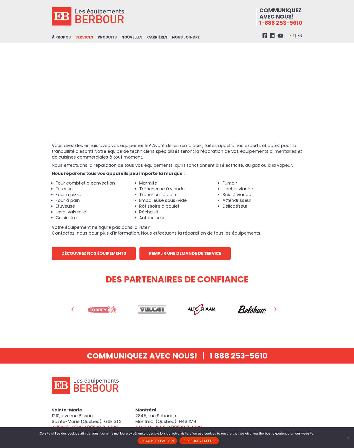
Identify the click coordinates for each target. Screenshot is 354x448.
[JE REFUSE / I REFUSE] (348, 437)
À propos (61, 37)
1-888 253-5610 (280, 23)
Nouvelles (132, 37)
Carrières (157, 37)
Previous (77, 310)
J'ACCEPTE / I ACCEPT (157, 441)
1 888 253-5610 (238, 355)
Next (280, 310)
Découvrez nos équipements (93, 253)
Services (84, 37)
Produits (107, 37)
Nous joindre (186, 37)
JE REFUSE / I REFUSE (199, 441)
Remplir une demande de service (185, 253)
